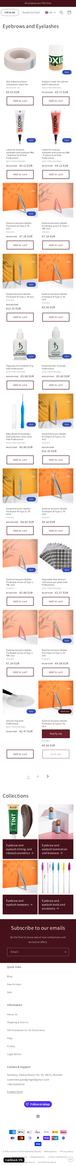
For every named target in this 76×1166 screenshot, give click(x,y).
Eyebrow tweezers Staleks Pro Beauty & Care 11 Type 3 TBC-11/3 (55, 226)
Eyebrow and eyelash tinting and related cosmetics (19, 849)
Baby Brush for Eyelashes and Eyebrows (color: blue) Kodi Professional (19, 436)
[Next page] (47, 776)
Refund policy (50, 1151)
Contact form (15, 1091)
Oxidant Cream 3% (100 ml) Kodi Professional (55, 83)
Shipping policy (37, 1157)
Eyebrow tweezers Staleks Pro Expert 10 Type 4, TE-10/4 (54, 723)
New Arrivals (14, 984)
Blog (9, 976)
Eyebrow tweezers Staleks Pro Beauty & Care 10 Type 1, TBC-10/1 (20, 582)
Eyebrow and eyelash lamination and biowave (54, 849)
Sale (9, 992)
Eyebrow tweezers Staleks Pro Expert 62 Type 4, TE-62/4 (18, 226)
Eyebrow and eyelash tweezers (17, 902)
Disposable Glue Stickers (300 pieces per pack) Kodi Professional (55, 582)
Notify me (56, 733)
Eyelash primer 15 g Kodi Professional (54, 367)
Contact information (57, 1157)
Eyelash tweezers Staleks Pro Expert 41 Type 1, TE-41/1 (20, 295)
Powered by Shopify (32, 1151)
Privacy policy (66, 1151)
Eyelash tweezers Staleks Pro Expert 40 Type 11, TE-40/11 (18, 511)
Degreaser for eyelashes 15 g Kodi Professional (19, 367)
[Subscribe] (65, 952)
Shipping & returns (17, 1022)
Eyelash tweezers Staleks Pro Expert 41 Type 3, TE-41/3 (54, 436)
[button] (10, 12)
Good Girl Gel (16, 1151)
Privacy (11, 1046)
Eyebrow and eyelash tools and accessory (53, 904)
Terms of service (19, 1157)
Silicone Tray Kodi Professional (15, 722)
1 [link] (28, 776)
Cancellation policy (47, 1162)
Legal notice (29, 1162)
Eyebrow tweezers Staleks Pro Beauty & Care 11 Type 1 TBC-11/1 (19, 653)
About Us (12, 1014)
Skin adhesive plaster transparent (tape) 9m (17, 83)
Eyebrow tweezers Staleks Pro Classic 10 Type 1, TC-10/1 (54, 653)
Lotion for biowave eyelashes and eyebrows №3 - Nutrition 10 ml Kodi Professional (20, 153)
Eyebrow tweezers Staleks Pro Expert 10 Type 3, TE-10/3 (54, 297)
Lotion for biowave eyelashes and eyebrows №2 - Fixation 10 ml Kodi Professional (56, 153)
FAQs (10, 1038)
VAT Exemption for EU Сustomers (26, 1030)
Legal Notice (14, 1054)
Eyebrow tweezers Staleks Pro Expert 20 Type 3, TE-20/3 (54, 511)
